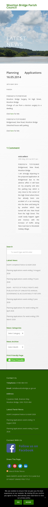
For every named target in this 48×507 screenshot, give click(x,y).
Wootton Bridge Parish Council (22, 6)
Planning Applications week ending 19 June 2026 (23, 280)
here (12, 114)
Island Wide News (16, 471)
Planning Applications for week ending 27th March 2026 (23, 318)
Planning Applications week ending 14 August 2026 (24, 272)
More (28, 502)
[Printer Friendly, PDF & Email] (16, 361)
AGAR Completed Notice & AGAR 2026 (21, 265)
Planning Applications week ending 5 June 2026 (22, 300)
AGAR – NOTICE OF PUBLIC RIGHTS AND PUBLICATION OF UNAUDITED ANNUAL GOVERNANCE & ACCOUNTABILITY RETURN (24, 290)
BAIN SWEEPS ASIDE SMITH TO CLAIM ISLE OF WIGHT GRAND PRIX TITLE (23, 477)
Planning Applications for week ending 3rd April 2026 (22, 309)
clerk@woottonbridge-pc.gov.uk (24, 388)
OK (18, 502)
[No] (45, 497)
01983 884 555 (22, 383)
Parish (9, 89)
